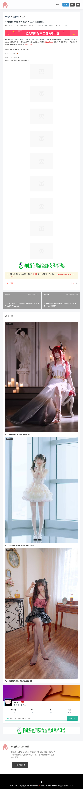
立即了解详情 (20, 765)
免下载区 (16, 17)
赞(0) (66, 25)
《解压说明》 (49, 42)
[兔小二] (8, 702)
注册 (65, 4)
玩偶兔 (35, 274)
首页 (8, 17)
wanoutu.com (52, 786)
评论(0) (52, 25)
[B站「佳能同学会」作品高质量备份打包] (41, 377)
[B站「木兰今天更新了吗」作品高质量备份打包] (41, 490)
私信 (24, 705)
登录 (57, 4)
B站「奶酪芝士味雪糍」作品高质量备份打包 (18, 681)
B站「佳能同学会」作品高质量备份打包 (17, 434)
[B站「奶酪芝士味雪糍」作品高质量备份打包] (41, 613)
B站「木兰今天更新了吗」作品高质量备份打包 (19, 546)
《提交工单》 (28, 44)
